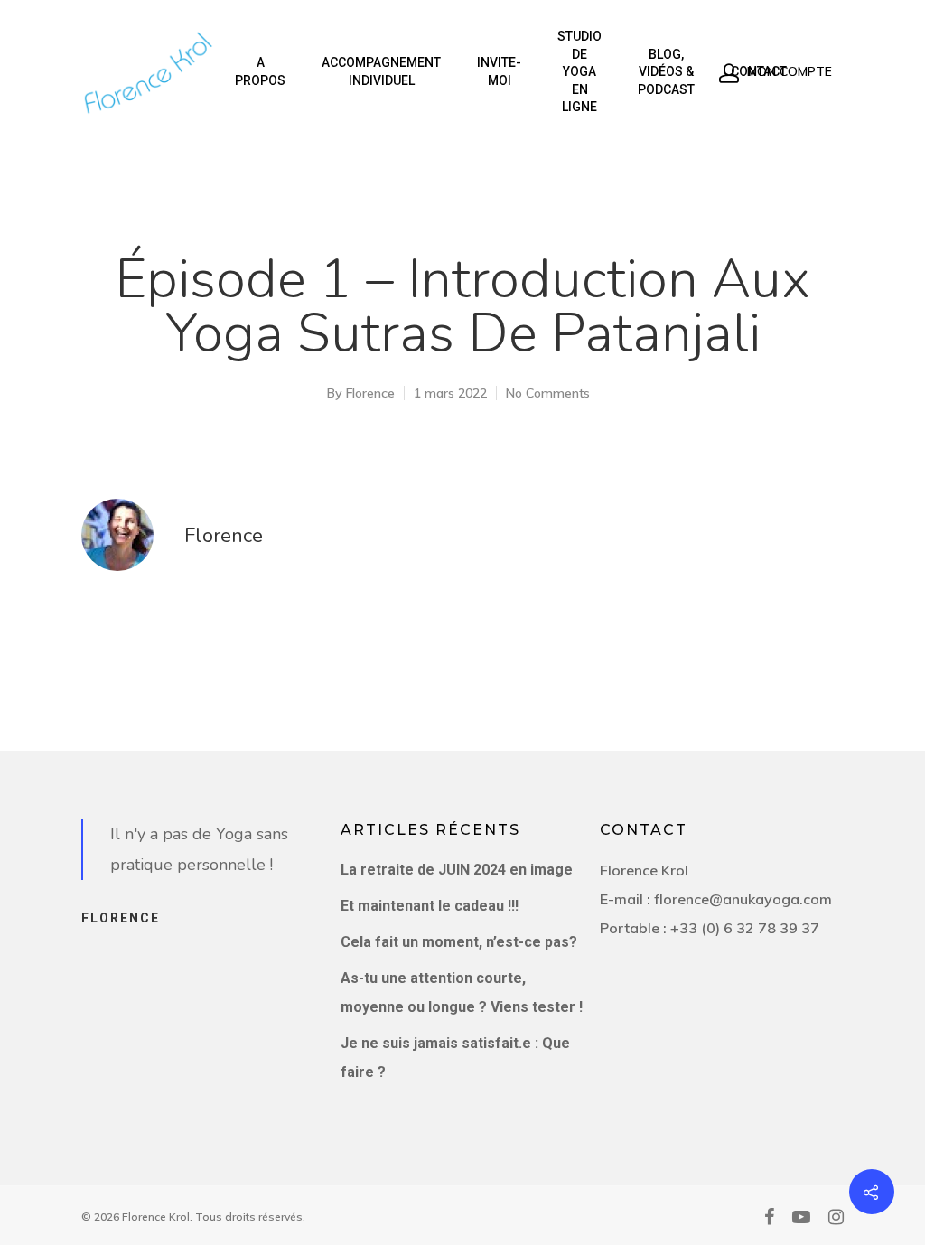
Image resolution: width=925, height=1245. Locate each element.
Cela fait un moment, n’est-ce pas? (459, 941)
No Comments (548, 393)
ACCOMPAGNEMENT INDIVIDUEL (381, 71)
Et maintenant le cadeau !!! (430, 905)
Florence (370, 393)
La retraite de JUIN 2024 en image (457, 869)
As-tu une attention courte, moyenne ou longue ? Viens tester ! (462, 992)
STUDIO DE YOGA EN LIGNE (579, 71)
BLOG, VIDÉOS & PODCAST (666, 72)
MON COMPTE (787, 71)
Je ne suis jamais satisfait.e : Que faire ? (455, 1057)
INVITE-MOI (499, 71)
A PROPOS (260, 71)
